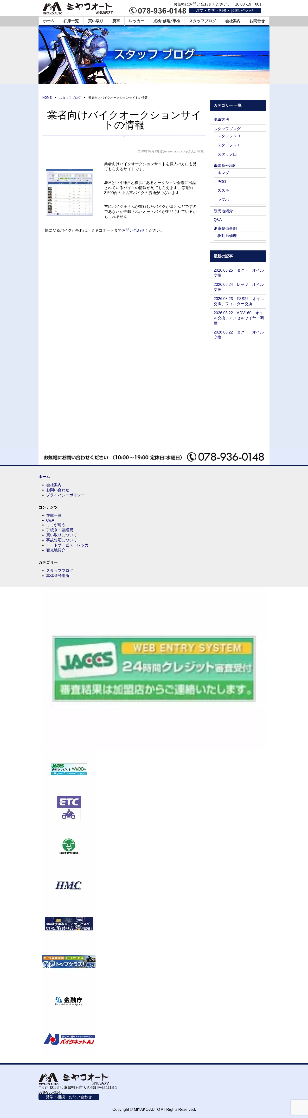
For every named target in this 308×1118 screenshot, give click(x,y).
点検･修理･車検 (166, 21)
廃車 (116, 21)
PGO (222, 182)
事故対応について (61, 540)
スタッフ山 (227, 154)
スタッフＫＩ (229, 145)
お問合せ (257, 21)
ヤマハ (223, 199)
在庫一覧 (71, 21)
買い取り (95, 21)
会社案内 (233, 21)
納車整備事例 (225, 228)
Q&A (218, 220)
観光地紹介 (223, 211)
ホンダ (223, 173)
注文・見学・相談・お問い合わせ (225, 10)
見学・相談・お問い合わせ (69, 1097)
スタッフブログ (202, 21)
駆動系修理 (227, 236)
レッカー (136, 21)
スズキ (223, 190)
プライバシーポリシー (65, 495)
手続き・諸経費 (59, 530)
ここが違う (55, 525)
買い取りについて (61, 535)
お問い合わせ (133, 230)
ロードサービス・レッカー (69, 545)
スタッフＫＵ (229, 136)
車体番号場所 (225, 165)
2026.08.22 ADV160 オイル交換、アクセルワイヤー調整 (239, 318)
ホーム (49, 21)
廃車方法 (221, 120)
